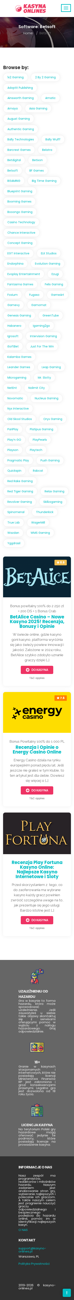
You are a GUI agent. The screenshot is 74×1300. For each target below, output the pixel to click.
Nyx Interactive (18, 408)
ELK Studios (49, 253)
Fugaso (34, 295)
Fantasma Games (20, 284)
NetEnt (12, 388)
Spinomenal (15, 512)
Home (28, 33)
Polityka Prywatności (34, 1263)
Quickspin (14, 471)
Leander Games (18, 367)
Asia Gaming (38, 108)
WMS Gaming (40, 533)
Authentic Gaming (20, 129)
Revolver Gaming (19, 502)
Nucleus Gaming (46, 398)
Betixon (37, 160)
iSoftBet (13, 346)
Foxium (12, 295)
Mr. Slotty (44, 378)
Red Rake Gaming (20, 481)
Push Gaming (50, 460)
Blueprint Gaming (19, 191)
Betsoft (12, 170)
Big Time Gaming (44, 181)
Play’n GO (14, 440)
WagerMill (38, 522)
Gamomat (38, 305)
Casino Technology (21, 222)
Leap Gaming (51, 367)
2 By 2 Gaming (45, 77)
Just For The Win (42, 346)
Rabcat (38, 471)
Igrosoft (12, 336)
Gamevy (13, 305)
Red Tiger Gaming (20, 491)
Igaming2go (41, 326)
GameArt (57, 295)
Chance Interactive (21, 233)
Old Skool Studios (19, 419)
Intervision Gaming (43, 336)
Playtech (36, 450)
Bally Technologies (20, 139)
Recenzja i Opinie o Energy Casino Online (37, 749)
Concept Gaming (19, 243)
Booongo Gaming (19, 212)
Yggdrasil (13, 543)
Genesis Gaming (19, 315)
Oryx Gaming (52, 419)
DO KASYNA (39, 670)
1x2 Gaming (15, 77)
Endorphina (15, 264)
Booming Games (19, 201)
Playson (12, 450)
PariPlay (12, 429)
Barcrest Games (19, 150)
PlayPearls (40, 440)
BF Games (36, 170)
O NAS (23, 1229)
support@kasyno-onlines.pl (32, 1250)
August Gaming (18, 119)
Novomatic (15, 398)
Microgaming (16, 378)
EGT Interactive (18, 253)
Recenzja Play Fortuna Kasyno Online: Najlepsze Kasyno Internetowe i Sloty (37, 869)
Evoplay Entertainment (23, 274)
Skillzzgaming (52, 502)
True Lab (13, 522)
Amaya (12, 108)
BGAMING (13, 181)
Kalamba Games (19, 357)
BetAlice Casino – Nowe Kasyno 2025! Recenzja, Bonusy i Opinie (37, 622)
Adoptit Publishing (20, 88)
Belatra (47, 150)
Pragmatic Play (18, 460)
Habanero (14, 326)
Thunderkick (44, 512)
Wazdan (13, 533)
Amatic (50, 98)
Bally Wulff (52, 139)
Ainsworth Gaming (20, 98)
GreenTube (51, 315)
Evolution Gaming (47, 264)
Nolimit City (36, 388)
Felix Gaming (54, 284)
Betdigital (14, 160)
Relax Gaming (54, 491)
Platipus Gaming (41, 429)
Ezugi (55, 274)
